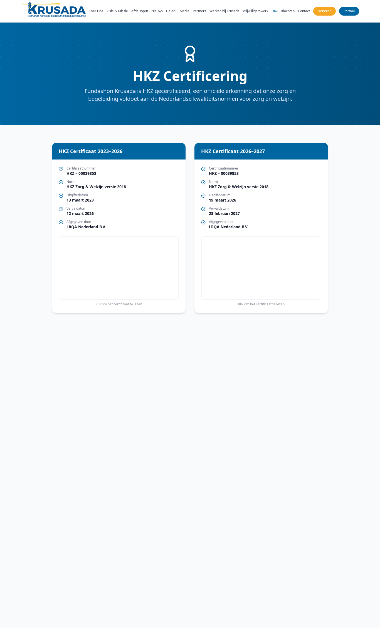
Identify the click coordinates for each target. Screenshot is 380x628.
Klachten (288, 11)
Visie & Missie (117, 11)
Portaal (349, 11)
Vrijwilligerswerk (255, 11)
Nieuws (157, 11)
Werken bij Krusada (224, 11)
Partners (199, 11)
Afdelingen (139, 11)
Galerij (171, 11)
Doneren (324, 11)
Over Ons (96, 11)
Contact (304, 11)
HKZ (275, 11)
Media (184, 11)
